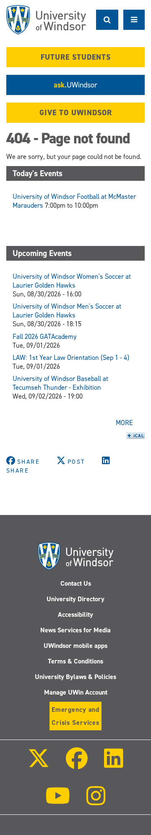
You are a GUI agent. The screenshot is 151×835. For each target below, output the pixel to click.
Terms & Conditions (75, 661)
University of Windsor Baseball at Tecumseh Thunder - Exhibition (60, 383)
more (124, 422)
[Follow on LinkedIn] (113, 764)
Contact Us (75, 583)
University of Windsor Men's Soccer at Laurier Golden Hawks (67, 311)
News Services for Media (75, 630)
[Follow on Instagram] (96, 801)
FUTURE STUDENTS (76, 57)
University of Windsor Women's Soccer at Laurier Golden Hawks (72, 281)
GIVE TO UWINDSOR (75, 113)
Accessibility (75, 614)
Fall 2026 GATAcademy (45, 336)
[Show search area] (107, 20)
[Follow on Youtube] (58, 801)
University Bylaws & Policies (75, 676)
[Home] (46, 19)
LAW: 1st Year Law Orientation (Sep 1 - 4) (71, 357)
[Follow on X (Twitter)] (38, 764)
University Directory (75, 599)
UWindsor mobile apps (75, 645)
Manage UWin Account (75, 692)
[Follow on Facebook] (76, 764)
